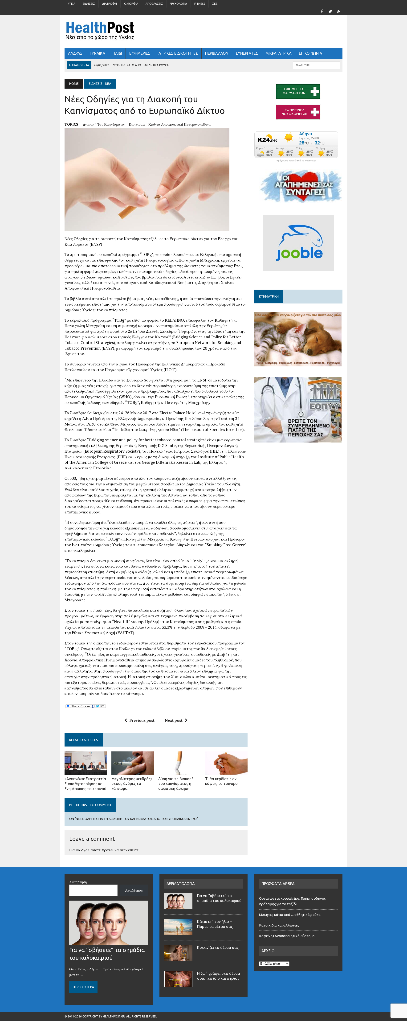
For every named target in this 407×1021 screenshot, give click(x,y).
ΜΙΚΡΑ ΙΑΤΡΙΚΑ (278, 53)
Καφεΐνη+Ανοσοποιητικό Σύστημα (287, 936)
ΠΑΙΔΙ (117, 53)
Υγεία (71, 3)
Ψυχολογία (178, 3)
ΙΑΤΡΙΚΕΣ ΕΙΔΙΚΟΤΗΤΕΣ (178, 53)
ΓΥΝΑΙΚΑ (97, 53)
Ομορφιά (131, 3)
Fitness (199, 3)
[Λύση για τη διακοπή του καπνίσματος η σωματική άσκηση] (179, 772)
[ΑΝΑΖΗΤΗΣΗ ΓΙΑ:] (316, 65)
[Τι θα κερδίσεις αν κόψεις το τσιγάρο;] (226, 772)
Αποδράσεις (154, 3)
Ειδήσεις (89, 3)
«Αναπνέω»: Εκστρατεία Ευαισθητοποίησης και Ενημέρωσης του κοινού (85, 784)
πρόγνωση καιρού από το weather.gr (296, 161)
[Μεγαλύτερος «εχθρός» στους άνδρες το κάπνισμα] (132, 772)
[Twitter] (330, 11)
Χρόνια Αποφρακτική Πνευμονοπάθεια (179, 124)
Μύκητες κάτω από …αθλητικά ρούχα (290, 915)
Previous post (142, 720)
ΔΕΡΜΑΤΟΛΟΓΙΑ (181, 884)
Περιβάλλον (216, 53)
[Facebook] (322, 11)
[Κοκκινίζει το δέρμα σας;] (178, 958)
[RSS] (338, 11)
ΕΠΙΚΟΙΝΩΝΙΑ (310, 53)
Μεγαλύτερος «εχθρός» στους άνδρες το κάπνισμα (131, 784)
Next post (174, 720)
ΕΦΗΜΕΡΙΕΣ (139, 53)
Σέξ (215, 3)
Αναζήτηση (78, 881)
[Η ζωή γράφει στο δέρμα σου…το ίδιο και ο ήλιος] (178, 984)
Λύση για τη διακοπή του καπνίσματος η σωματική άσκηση (176, 784)
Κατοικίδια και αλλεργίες (279, 925)
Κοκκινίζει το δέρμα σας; (219, 947)
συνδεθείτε (129, 850)
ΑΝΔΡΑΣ (75, 53)
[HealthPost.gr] (203, 31)
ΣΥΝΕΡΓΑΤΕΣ (247, 53)
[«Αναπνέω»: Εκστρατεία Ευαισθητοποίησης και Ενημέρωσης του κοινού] (86, 772)
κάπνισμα (137, 124)
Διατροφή (109, 3)
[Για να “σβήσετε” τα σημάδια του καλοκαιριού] (108, 942)
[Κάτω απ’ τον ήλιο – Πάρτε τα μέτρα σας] (178, 932)
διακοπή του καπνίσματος (104, 124)
